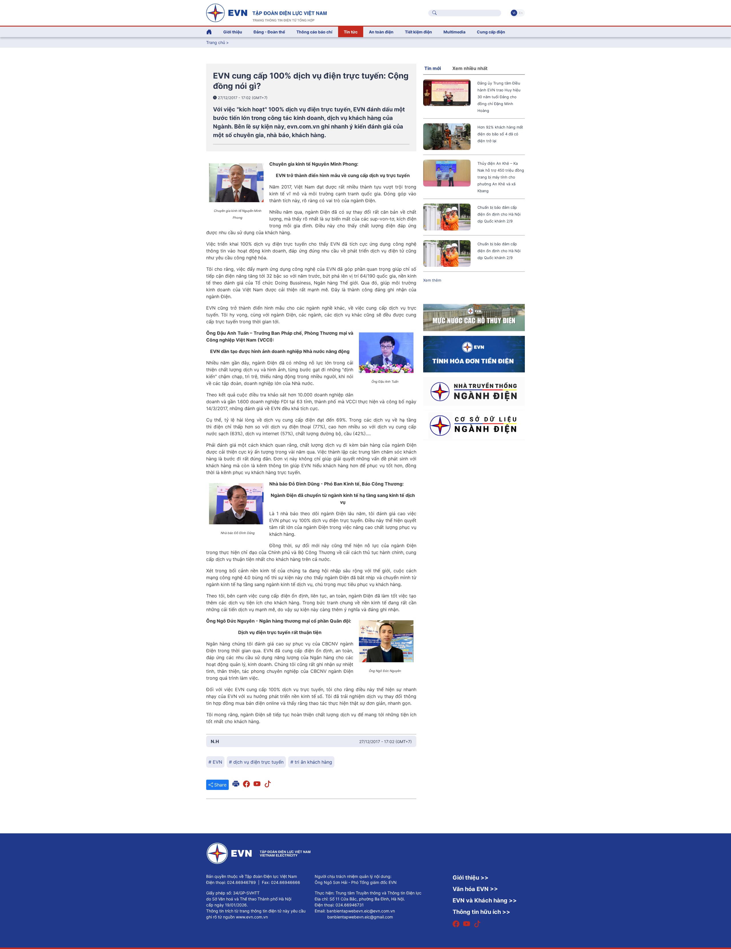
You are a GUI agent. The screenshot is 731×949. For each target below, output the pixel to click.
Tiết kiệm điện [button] (418, 31)
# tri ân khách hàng (311, 762)
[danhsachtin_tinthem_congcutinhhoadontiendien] (474, 354)
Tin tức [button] (351, 31)
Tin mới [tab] (432, 68)
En (520, 13)
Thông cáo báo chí (314, 31)
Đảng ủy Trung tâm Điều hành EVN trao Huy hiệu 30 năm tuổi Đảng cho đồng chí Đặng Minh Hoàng (499, 97)
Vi (514, 13)
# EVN (215, 762)
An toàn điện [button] (381, 31)
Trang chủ (215, 42)
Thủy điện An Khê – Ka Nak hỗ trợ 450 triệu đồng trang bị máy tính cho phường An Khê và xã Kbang (500, 177)
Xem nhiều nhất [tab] (469, 68)
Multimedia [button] (454, 31)
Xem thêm (432, 280)
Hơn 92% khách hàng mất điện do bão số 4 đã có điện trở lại (500, 134)
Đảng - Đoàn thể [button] (269, 31)
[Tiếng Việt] (266, 12)
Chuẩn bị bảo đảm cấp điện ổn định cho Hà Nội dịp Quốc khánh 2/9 (499, 214)
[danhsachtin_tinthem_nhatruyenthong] (474, 391)
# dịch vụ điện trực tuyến (256, 762)
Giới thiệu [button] (232, 31)
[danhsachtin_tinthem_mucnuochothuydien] (474, 317)
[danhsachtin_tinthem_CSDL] (474, 425)
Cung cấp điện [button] (491, 31)
